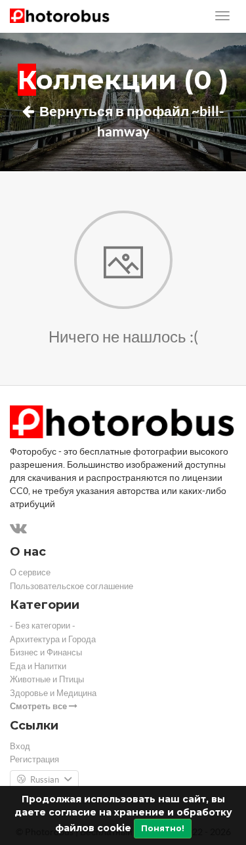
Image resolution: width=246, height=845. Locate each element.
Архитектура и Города (53, 639)
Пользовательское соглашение (71, 586)
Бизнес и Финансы (46, 652)
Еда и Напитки (38, 666)
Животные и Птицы (47, 679)
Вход (20, 746)
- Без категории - (42, 625)
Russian (44, 780)
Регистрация (34, 759)
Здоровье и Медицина (53, 693)
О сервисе (30, 572)
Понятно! (162, 828)
